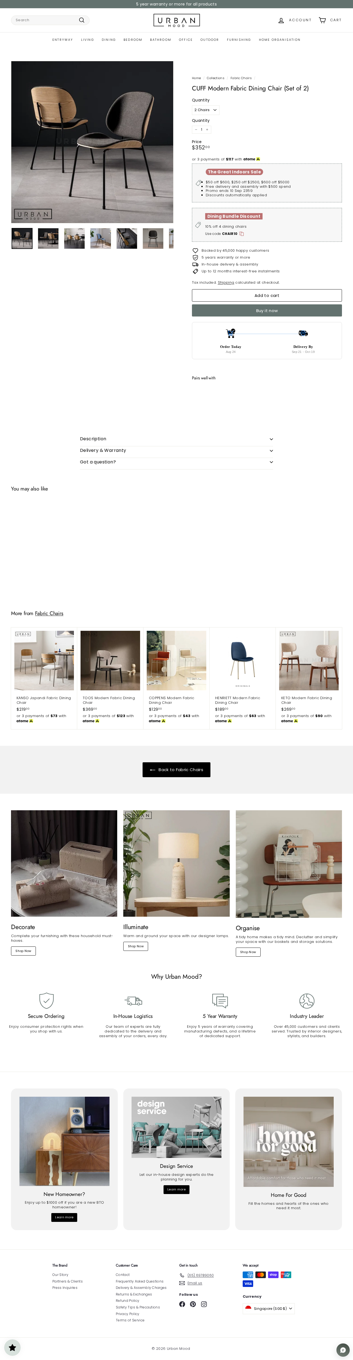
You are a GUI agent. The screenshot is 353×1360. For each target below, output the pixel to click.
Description (93, 439)
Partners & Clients (67, 1281)
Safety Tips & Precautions (138, 1307)
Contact (123, 1274)
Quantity (201, 100)
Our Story (60, 1274)
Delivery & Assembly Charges (141, 1287)
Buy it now (267, 310)
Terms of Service (130, 1320)
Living (87, 39)
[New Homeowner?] (64, 1141)
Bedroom (133, 39)
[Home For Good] (289, 1142)
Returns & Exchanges (134, 1294)
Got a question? (98, 462)
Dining (109, 39)
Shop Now (23, 951)
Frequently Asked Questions (140, 1281)
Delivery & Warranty (103, 450)
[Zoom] (92, 142)
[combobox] (50, 20)
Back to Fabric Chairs (180, 769)
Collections (215, 78)
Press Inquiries (64, 1287)
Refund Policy (127, 1300)
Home (196, 78)
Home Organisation (280, 39)
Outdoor (209, 39)
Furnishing (239, 39)
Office (186, 39)
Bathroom (160, 39)
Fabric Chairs (241, 78)
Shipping (226, 282)
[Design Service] (177, 1127)
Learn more (64, 1217)
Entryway (62, 39)
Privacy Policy (128, 1313)
